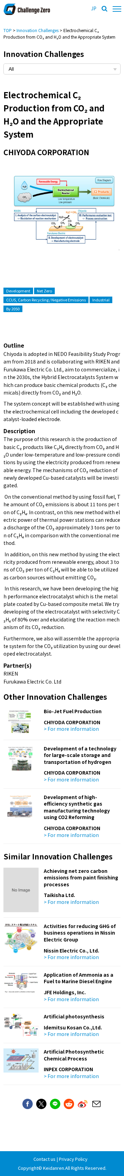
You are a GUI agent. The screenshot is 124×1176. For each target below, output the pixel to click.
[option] (62, 215)
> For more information (71, 728)
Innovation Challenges (38, 30)
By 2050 (13, 308)
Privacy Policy (73, 1159)
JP (93, 8)
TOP (7, 30)
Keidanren (53, 1168)
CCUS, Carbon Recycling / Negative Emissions (46, 299)
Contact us (44, 1159)
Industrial (101, 299)
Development (18, 290)
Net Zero (44, 290)
